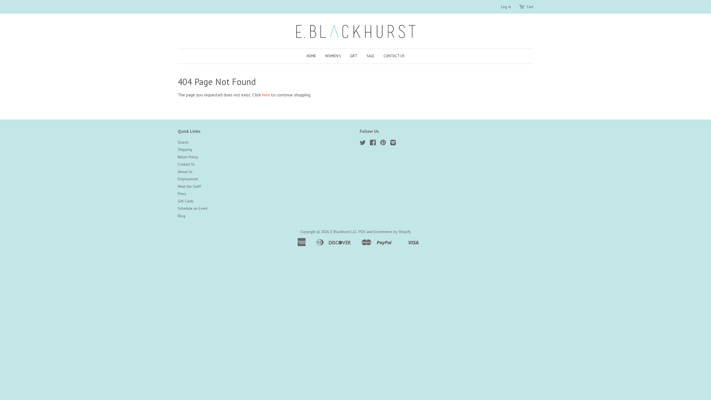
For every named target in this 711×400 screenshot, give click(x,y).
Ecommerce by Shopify (392, 231)
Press (182, 193)
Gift (353, 56)
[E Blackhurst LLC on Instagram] (393, 143)
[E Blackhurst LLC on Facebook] (373, 143)
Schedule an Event (192, 208)
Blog (181, 215)
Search (183, 142)
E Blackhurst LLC (344, 231)
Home (311, 56)
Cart (530, 6)
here (266, 95)
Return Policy (188, 156)
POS (362, 231)
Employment (188, 178)
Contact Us (394, 56)
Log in (506, 6)
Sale (370, 56)
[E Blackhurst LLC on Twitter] (363, 143)
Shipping (185, 149)
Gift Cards (186, 201)
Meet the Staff (189, 186)
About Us (185, 171)
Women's (333, 56)
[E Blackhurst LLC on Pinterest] (383, 143)
